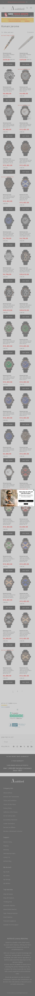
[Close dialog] (33, 490)
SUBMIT (25, 500)
